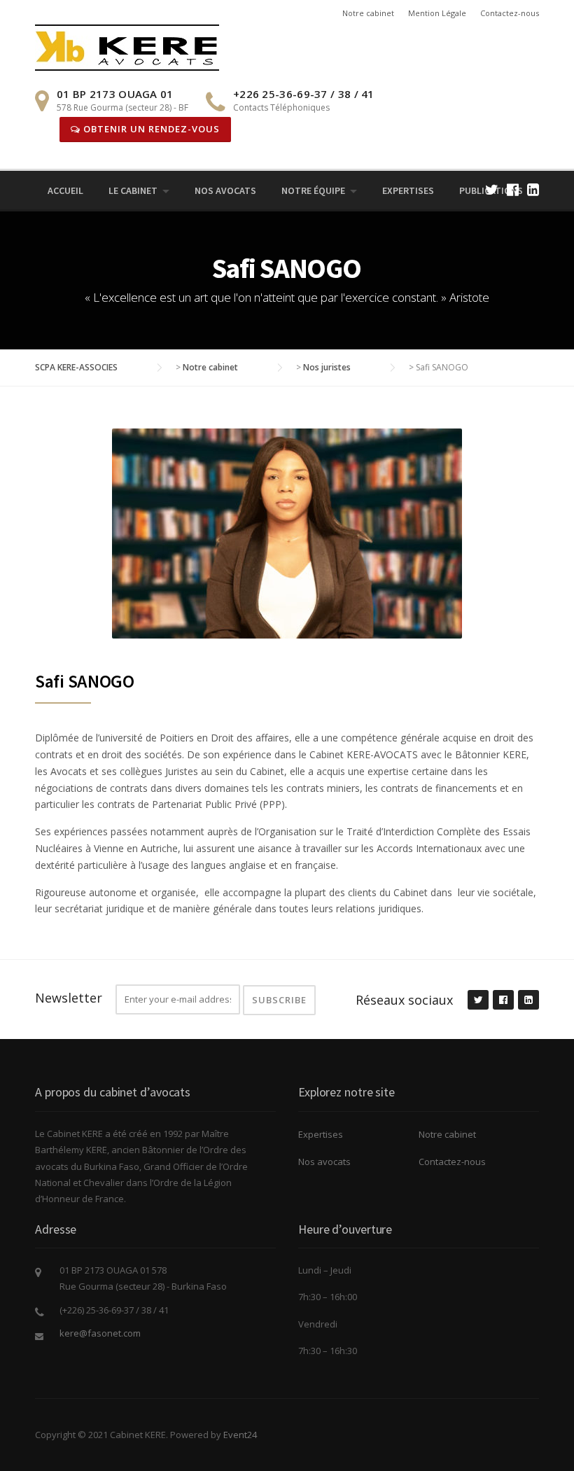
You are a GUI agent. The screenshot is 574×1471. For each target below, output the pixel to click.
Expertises (408, 190)
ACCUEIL (65, 190)
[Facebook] (513, 189)
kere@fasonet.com (100, 1333)
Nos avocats (324, 1161)
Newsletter (68, 997)
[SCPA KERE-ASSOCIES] (127, 46)
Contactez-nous (509, 13)
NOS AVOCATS (225, 190)
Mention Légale (437, 13)
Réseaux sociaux (404, 999)
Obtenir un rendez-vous (150, 129)
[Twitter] (491, 189)
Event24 (240, 1434)
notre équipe (313, 190)
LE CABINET (133, 190)
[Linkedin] (533, 189)
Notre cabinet (368, 13)
